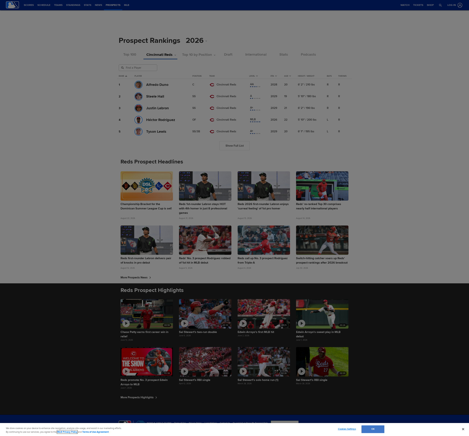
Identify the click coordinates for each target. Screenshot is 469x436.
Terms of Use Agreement (95, 432)
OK (373, 429)
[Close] (463, 429)
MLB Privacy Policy (67, 432)
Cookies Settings (347, 429)
